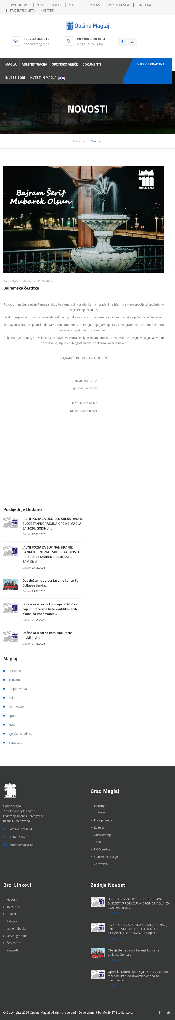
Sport (12, 716)
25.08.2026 (38, 567)
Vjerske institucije (106, 857)
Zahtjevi (12, 921)
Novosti (96, 141)
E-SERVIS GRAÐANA (150, 64)
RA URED (56, 5)
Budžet (11, 914)
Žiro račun (13, 943)
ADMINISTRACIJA (34, 64)
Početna (79, 141)
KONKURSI (94, 5)
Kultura (13, 698)
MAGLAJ (11, 64)
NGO (12, 725)
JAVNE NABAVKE (20, 5)
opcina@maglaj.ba (36, 44)
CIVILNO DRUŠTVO (118, 5)
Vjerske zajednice (20, 734)
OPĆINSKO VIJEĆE (65, 64)
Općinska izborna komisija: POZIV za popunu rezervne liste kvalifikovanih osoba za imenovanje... (49, 608)
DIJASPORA (144, 5)
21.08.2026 (38, 620)
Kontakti (12, 950)
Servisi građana (17, 936)
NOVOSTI (74, 5)
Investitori (13, 907)
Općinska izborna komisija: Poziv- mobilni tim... (47, 635)
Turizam (14, 680)
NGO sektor (102, 849)
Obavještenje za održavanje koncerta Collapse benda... (50, 583)
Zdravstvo (15, 742)
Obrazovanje (17, 707)
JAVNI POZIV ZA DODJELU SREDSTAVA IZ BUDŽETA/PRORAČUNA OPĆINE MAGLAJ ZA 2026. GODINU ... (52, 523)
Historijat (15, 671)
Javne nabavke (16, 928)
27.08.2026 (38, 534)
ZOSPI (40, 5)
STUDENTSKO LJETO (22, 10)
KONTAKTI (47, 10)
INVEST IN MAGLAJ (43, 77)
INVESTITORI (15, 77)
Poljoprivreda (18, 689)
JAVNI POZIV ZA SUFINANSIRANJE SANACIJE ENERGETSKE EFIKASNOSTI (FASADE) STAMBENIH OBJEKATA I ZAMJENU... (50, 554)
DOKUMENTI (91, 64)
